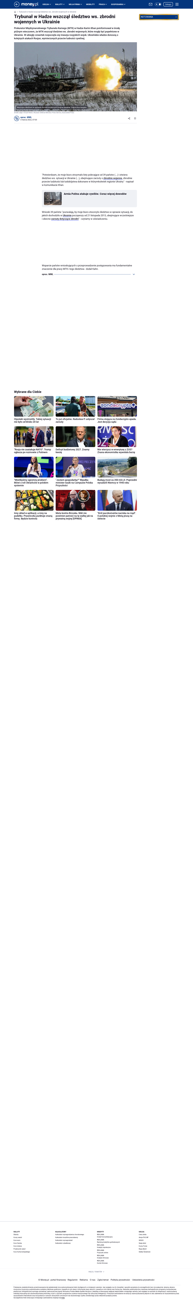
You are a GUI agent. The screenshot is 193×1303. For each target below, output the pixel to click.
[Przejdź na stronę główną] (16, 6)
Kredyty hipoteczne (104, 1247)
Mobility (90, 4)
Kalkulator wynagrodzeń (64, 1240)
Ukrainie (67, 215)
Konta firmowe (102, 1263)
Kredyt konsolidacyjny (105, 1237)
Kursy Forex (143, 1246)
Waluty (58, 4)
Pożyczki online (102, 1253)
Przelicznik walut (19, 1249)
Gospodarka (117, 4)
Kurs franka (18, 1243)
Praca (102, 4)
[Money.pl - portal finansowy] (32, 4)
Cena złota (142, 1234)
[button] (158, 4)
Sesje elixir (142, 1243)
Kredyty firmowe (103, 1258)
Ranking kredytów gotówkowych (108, 1242)
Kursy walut (18, 1237)
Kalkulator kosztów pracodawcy (66, 1237)
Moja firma (74, 4)
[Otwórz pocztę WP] (150, 4)
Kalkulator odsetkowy (63, 1243)
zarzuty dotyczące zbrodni (65, 218)
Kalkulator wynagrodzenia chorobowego (69, 1234)
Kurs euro (17, 1240)
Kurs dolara (18, 1246)
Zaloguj (168, 4)
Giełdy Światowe (144, 1252)
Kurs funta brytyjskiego (22, 1252)
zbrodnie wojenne (112, 178)
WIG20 (141, 1240)
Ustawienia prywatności (142, 1280)
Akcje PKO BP (143, 1237)
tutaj (62, 1298)
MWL (29, 117)
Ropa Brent (143, 1249)
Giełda (46, 4)
